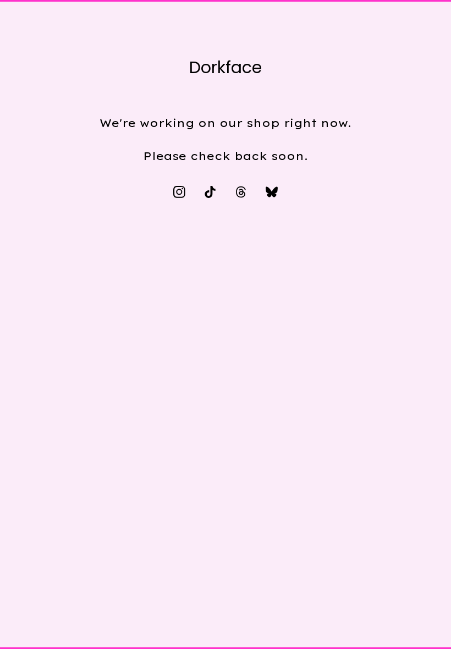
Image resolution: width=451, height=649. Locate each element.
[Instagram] (179, 192)
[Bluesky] (272, 192)
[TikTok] (210, 192)
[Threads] (241, 192)
